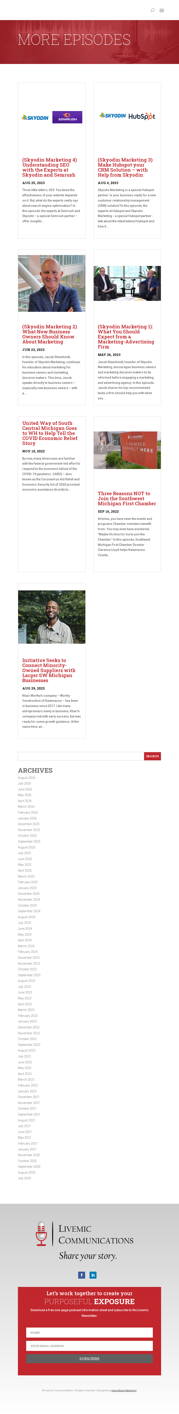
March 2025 (26, 876)
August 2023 (26, 981)
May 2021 (24, 1137)
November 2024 (29, 899)
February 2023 (28, 1015)
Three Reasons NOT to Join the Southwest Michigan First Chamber (127, 498)
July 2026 (24, 783)
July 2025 (24, 853)
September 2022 (29, 1045)
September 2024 (29, 911)
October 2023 (27, 969)
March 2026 (26, 806)
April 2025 (25, 870)
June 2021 (25, 1132)
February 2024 (28, 952)
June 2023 (25, 992)
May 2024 (24, 934)
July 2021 (24, 1126)
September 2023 (29, 975)
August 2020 (26, 1172)
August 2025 (26, 847)
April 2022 (25, 1074)
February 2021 (28, 1143)
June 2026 (25, 789)
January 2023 (27, 1021)
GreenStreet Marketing (124, 1390)
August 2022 (26, 1050)
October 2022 (27, 1039)
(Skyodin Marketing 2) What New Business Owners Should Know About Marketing (49, 334)
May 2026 (24, 795)
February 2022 (28, 1085)
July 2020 (24, 1178)
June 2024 (25, 928)
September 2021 (29, 1114)
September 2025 (29, 841)
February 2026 (28, 812)
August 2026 (26, 777)
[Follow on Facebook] (81, 1275)
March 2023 (26, 1010)
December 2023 (29, 957)
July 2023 (24, 986)
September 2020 (29, 1166)
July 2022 (24, 1056)
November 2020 (29, 1155)
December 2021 (29, 1097)
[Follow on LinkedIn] (93, 1275)
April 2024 (25, 940)
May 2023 (24, 998)
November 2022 (29, 1033)
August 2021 (26, 1120)
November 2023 (29, 963)
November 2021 (29, 1103)
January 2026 (27, 818)
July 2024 (24, 922)
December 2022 (29, 1027)
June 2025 (25, 859)
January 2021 (27, 1149)
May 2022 (24, 1068)
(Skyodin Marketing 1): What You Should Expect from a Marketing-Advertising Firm (126, 336)
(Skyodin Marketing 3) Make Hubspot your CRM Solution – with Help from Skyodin (125, 167)
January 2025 (27, 888)
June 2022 (25, 1062)
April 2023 (25, 1004)
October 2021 (27, 1108)
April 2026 (25, 801)
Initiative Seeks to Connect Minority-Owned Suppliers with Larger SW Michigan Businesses (49, 670)
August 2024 (26, 917)
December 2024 (29, 893)
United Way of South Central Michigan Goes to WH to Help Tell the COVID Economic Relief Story (49, 433)
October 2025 (27, 835)
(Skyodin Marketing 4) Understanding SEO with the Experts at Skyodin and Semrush (49, 167)
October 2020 (27, 1161)
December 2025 (29, 824)
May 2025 (24, 864)
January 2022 (27, 1091)
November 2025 (29, 830)
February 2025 (28, 882)
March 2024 (26, 946)
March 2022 (26, 1079)
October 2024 (27, 905)
